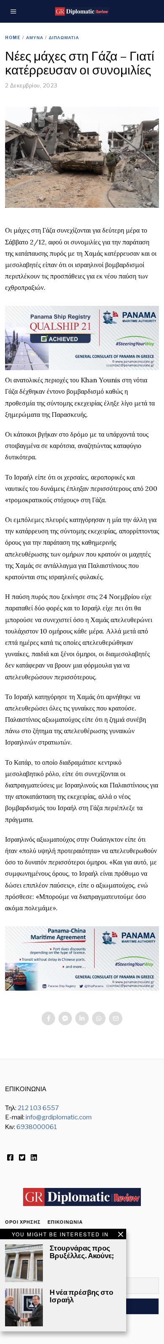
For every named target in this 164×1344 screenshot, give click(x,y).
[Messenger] (65, 1018)
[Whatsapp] (99, 1018)
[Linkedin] (82, 1018)
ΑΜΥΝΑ (34, 37)
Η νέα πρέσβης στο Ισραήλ (81, 1296)
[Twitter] (22, 1158)
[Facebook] (48, 1018)
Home (13, 37)
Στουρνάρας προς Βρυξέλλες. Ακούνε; (82, 1252)
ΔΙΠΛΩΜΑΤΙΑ (64, 37)
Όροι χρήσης (23, 1222)
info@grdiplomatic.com (59, 1117)
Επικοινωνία (65, 1222)
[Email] (115, 1018)
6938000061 (36, 1127)
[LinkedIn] (34, 1158)
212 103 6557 (38, 1108)
